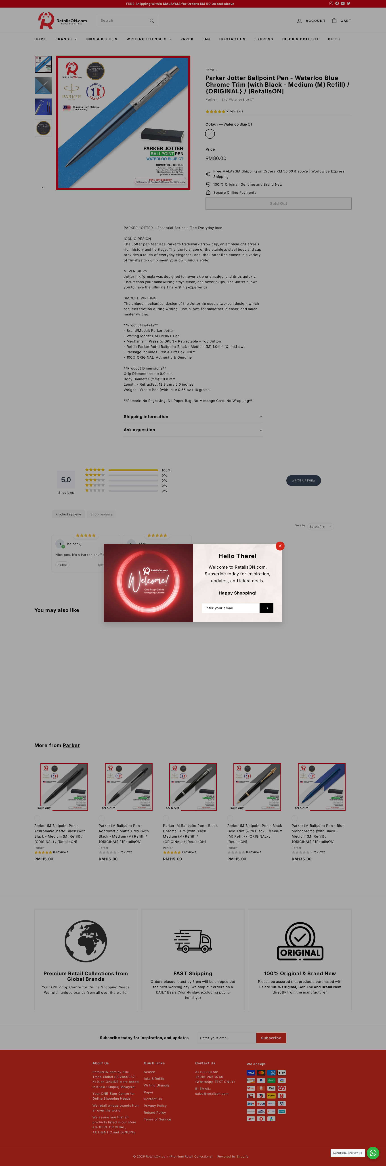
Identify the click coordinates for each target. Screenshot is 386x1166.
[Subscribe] (266, 608)
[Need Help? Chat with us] (373, 1153)
